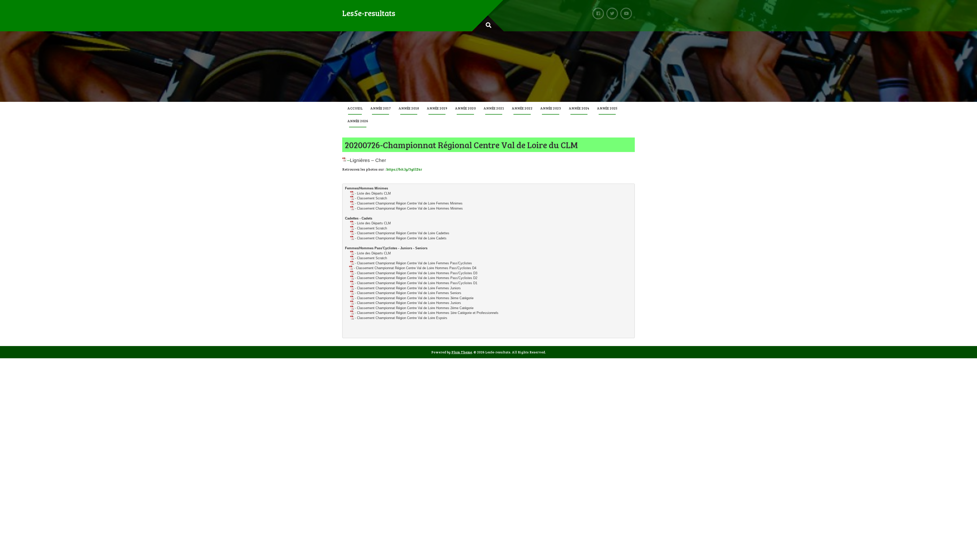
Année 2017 (380, 108)
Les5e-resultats (368, 13)
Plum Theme (461, 352)
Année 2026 (357, 120)
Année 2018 (408, 108)
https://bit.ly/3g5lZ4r (404, 169)
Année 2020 (465, 108)
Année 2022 (522, 108)
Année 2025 (607, 108)
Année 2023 (550, 108)
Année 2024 (579, 108)
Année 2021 (493, 108)
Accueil (355, 108)
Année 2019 (437, 108)
